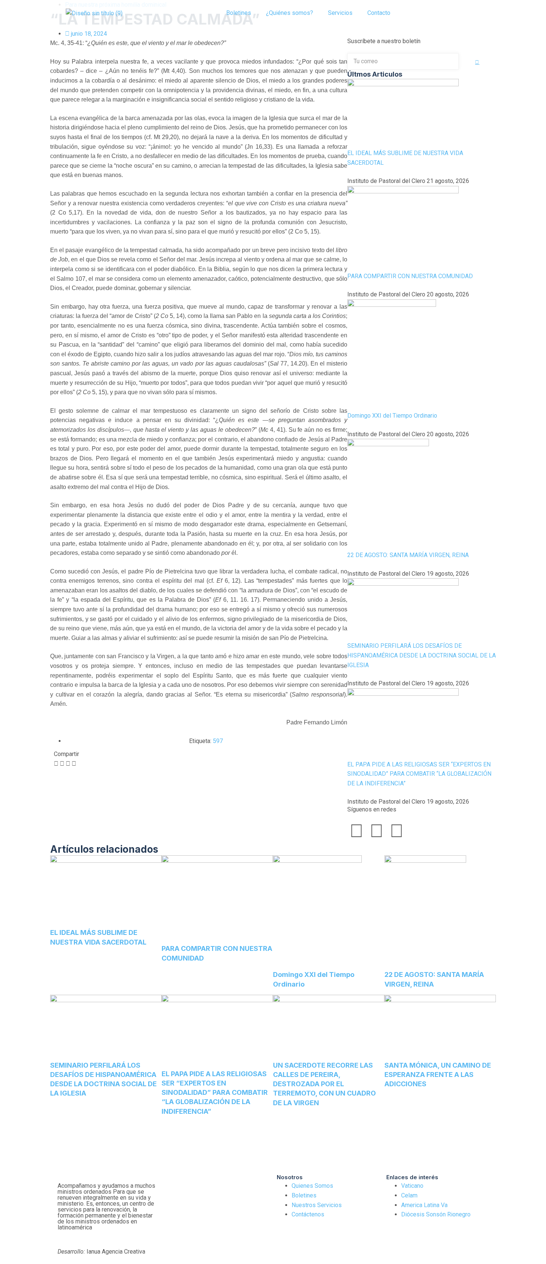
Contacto (378, 12)
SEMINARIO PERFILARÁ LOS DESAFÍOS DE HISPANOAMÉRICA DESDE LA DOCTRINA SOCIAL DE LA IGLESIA (421, 655)
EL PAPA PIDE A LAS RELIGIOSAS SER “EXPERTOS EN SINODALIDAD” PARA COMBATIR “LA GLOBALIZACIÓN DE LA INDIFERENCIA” (419, 774)
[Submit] (477, 62)
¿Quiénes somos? (289, 12)
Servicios (340, 12)
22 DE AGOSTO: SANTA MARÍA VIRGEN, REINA (408, 555)
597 (218, 740)
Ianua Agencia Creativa (101, 1251)
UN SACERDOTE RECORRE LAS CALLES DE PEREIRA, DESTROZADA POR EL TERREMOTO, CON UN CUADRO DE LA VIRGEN (324, 1084)
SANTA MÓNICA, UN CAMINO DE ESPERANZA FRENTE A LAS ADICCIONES (437, 1074)
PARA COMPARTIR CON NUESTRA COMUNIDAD (410, 276)
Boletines (238, 12)
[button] (414, 13)
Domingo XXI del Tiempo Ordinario (392, 415)
